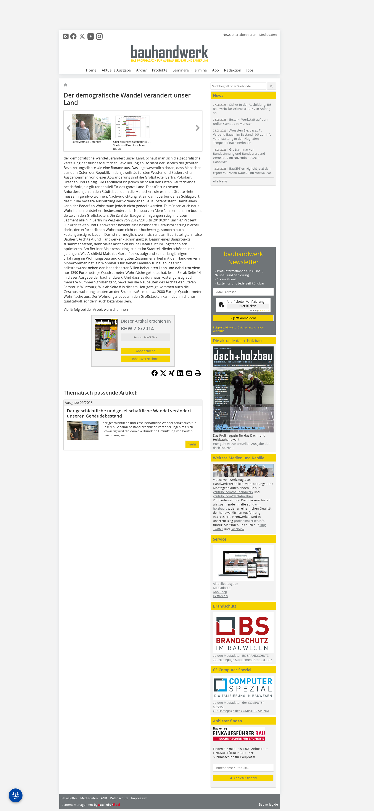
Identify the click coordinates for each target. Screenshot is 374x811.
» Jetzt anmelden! (243, 318)
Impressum (139, 798)
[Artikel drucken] (197, 373)
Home (91, 70)
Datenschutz (119, 798)
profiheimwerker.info (249, 521)
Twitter (218, 529)
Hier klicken (247, 306)
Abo (215, 70)
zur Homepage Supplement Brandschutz (242, 660)
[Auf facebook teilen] (154, 375)
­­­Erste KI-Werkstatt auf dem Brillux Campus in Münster (240, 121)
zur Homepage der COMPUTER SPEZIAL (241, 711)
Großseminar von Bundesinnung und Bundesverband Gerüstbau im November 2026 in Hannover (239, 155)
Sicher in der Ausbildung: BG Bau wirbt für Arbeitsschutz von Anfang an (242, 108)
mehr (192, 444)
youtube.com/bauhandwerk (233, 492)
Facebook (237, 529)
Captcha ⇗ (259, 310)
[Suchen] (271, 86)
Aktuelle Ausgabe (116, 70)
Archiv (141, 70)
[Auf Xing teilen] (172, 375)
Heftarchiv (220, 596)
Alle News (220, 181)
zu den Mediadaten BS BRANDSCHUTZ (241, 655)
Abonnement (145, 351)
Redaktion (232, 70)
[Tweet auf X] (163, 375)
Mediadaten (268, 35)
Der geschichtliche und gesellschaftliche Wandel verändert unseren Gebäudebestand (129, 413)
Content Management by (79, 805)
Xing (263, 525)
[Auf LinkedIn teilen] (180, 375)
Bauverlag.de (268, 804)
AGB (104, 798)
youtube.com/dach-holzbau (233, 496)
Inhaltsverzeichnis (145, 359)
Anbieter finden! (245, 778)
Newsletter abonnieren (239, 35)
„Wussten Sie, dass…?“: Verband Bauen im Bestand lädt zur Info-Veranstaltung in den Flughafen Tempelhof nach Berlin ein (242, 136)
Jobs (249, 70)
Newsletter (69, 798)
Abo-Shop (220, 592)
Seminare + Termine (190, 70)
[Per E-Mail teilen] (189, 373)
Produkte (160, 70)
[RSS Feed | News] (66, 36)
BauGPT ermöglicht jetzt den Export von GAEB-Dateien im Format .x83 (242, 170)
